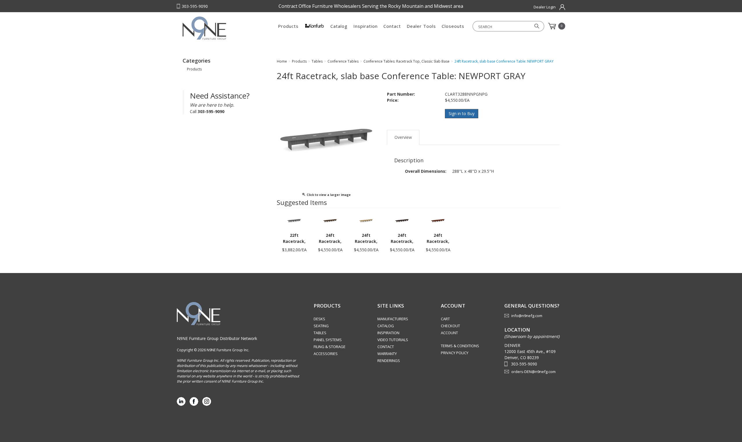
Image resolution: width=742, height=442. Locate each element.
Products (288, 26)
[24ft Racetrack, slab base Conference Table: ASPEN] (366, 220)
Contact (392, 26)
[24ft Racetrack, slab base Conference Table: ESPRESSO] (402, 220)
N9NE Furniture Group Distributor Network (217, 338)
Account (449, 332)
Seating (321, 325)
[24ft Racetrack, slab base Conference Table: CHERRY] (438, 220)
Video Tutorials (392, 339)
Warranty (387, 353)
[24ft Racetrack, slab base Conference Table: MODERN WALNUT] (330, 220)
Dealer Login (545, 7)
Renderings (388, 360)
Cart (445, 318)
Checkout (450, 325)
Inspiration (365, 26)
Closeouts (453, 26)
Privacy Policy (454, 352)
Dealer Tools (421, 26)
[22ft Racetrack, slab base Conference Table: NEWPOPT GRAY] (294, 220)
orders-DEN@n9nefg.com (533, 371)
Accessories (326, 353)
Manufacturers (392, 318)
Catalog (339, 26)
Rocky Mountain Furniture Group (219, 28)
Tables (320, 332)
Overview (403, 137)
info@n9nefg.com (526, 315)
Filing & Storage (329, 346)
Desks (319, 318)
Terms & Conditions (460, 345)
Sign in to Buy (461, 113)
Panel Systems (328, 339)
